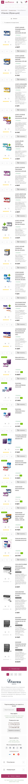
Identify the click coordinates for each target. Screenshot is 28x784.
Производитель (12, 10)
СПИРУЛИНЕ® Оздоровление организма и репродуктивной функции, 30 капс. (20, 276)
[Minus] (2, 51)
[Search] (2, 6)
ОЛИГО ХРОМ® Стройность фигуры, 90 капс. (20, 248)
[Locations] (17, 2)
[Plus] (11, 51)
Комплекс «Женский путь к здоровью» (20, 410)
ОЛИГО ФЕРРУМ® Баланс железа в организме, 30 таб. (20, 195)
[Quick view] (5, 42)
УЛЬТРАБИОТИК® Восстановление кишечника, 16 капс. (21, 304)
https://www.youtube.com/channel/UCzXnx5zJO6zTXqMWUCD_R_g (20, 747)
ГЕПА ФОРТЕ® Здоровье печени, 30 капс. (20, 593)
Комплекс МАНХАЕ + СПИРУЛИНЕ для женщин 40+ (21, 436)
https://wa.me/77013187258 (17, 747)
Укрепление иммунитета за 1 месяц (20, 488)
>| (19, 674)
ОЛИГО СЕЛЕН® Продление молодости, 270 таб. (21, 116)
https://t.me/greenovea (13, 747)
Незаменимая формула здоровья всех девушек (20, 462)
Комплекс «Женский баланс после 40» (20, 384)
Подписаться (21, 709)
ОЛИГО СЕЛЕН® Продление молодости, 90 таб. (20, 169)
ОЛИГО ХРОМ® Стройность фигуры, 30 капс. (20, 222)
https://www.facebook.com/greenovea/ (10, 747)
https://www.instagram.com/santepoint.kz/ (6, 747)
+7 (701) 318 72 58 (14, 727)
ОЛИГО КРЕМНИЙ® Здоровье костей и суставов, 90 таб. (21, 85)
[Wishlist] (9, 42)
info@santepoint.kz (14, 751)
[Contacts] (21, 2)
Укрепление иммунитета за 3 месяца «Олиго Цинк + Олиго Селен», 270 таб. (20, 516)
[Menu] (2, 2)
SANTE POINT (4, 10)
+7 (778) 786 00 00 (14, 724)
